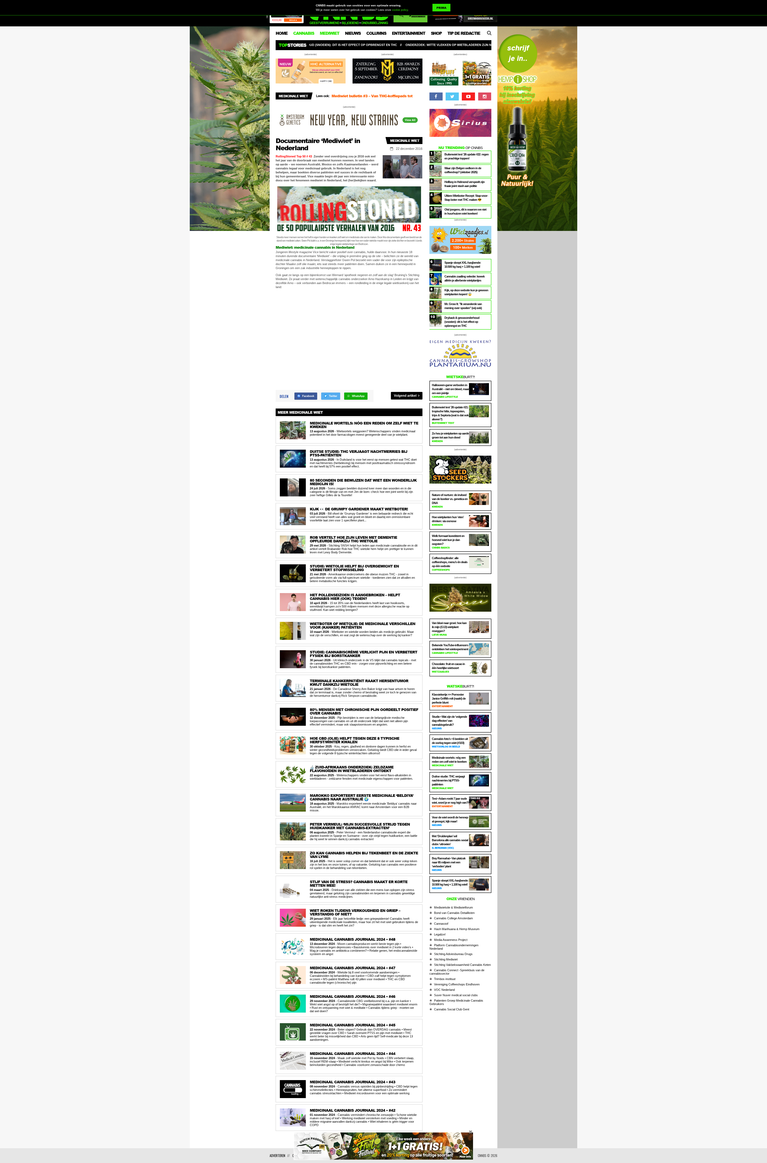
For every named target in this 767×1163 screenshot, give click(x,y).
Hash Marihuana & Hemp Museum (457, 929)
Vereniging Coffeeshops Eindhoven (457, 984)
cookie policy (400, 9)
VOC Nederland (444, 989)
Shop (436, 33)
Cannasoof (441, 923)
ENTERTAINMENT (408, 33)
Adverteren (277, 1155)
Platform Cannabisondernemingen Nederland (453, 946)
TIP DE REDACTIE (463, 33)
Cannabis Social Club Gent (451, 1009)
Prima (441, 8)
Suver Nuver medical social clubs (456, 995)
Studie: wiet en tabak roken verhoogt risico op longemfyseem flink (412, 45)
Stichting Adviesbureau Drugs (453, 954)
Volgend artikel (405, 395)
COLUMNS (376, 33)
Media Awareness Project (450, 939)
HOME (281, 33)
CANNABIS (303, 33)
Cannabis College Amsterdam (453, 918)
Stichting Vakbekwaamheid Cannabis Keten (462, 964)
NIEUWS (353, 33)
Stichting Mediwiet (446, 959)
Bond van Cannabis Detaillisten (454, 912)
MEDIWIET (329, 33)
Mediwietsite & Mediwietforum (453, 907)
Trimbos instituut (444, 979)
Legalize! (440, 934)
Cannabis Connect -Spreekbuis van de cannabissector (456, 971)
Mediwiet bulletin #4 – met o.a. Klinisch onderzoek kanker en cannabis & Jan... (376, 97)
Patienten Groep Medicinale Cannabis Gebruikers (456, 1002)
